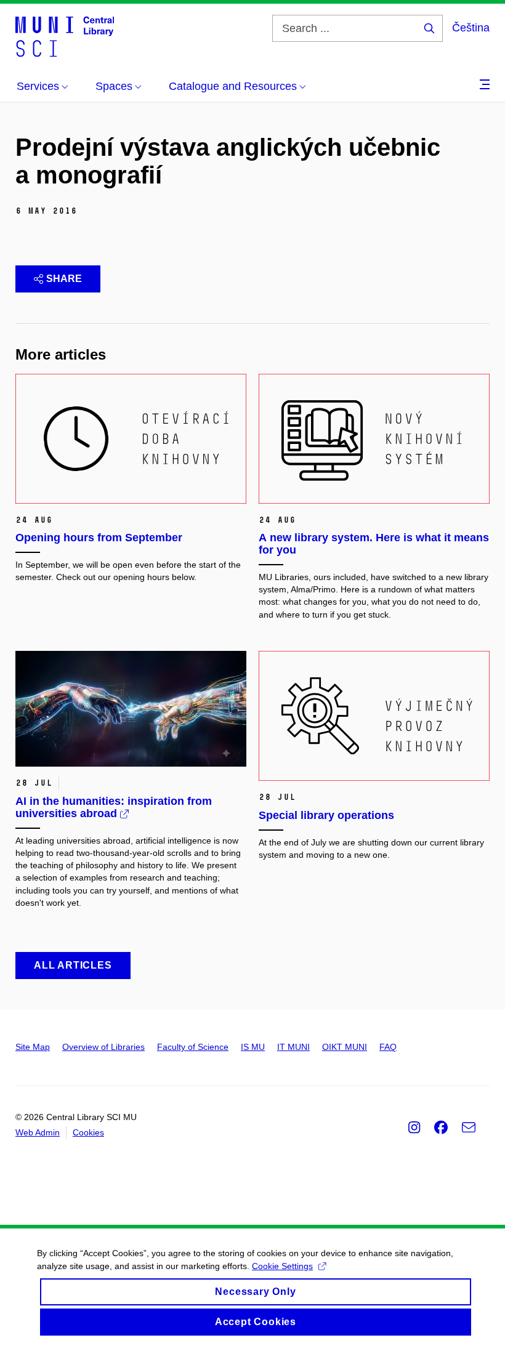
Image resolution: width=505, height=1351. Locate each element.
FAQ (388, 1047)
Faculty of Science (192, 1047)
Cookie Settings (282, 1266)
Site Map (32, 1047)
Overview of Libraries (103, 1047)
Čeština (471, 28)
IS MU (253, 1047)
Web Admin (37, 1132)
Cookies (88, 1132)
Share (64, 278)
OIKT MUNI (344, 1047)
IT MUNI (293, 1047)
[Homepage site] (64, 36)
